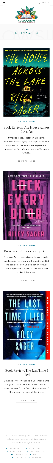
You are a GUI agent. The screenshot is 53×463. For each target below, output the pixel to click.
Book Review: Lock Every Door (26, 251)
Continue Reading (26, 161)
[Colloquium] (26, 14)
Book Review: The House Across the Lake (26, 129)
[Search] (39, 3)
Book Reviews (27, 122)
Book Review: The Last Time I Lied (26, 372)
